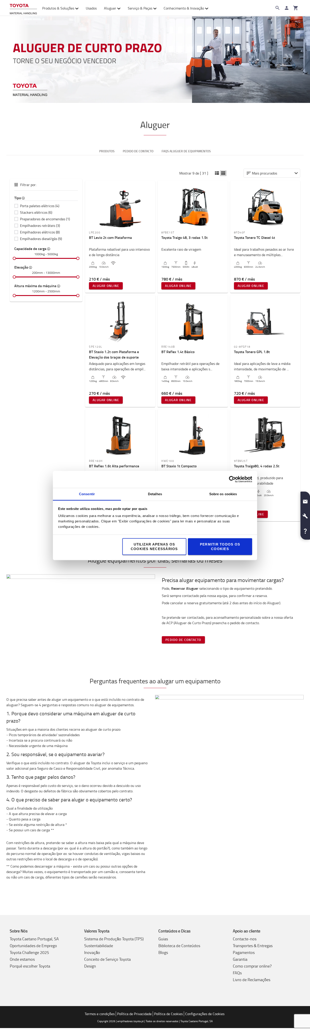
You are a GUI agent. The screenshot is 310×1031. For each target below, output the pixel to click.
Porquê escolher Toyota (30, 966)
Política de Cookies (168, 1013)
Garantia (240, 959)
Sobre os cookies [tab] (223, 494)
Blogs (163, 952)
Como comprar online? (252, 966)
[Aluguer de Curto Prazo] (155, 59)
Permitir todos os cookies (220, 546)
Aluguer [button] (110, 8)
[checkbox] (46, 206)
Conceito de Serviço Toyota (107, 959)
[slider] (14, 258)
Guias (163, 938)
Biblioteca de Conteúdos (179, 945)
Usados (91, 8)
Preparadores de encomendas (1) (45, 219)
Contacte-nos (244, 938)
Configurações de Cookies (204, 1013)
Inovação (92, 952)
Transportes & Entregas (253, 945)
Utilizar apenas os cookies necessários (154, 546)
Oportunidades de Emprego (33, 945)
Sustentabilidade (98, 945)
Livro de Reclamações (251, 979)
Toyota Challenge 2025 (29, 952)
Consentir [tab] (87, 494)
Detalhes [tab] (155, 494)
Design (90, 966)
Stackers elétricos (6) (36, 212)
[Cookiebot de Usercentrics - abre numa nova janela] (232, 479)
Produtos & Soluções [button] (58, 8)
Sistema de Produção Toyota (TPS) (114, 938)
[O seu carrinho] (295, 7)
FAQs (237, 972)
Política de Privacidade (134, 1013)
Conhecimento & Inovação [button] (184, 8)
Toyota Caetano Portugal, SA (34, 938)
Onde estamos (22, 959)
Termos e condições (100, 1013)
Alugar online (106, 286)
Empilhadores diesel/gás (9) (41, 238)
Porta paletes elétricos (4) (39, 206)
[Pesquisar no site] (277, 7)
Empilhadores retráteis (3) (40, 225)
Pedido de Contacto (183, 640)
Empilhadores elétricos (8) (40, 232)
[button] (217, 173)
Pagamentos (244, 952)
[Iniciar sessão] (286, 7)
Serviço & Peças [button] (140, 8)
